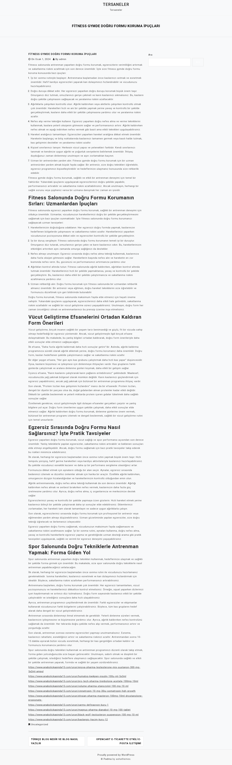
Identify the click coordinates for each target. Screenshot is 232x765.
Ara (150, 54)
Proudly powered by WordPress (116, 754)
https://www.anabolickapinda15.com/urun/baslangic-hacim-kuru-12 (68, 719)
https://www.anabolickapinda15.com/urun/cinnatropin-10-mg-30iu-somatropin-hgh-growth (82, 691)
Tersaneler (116, 4)
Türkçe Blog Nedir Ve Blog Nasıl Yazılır (54, 741)
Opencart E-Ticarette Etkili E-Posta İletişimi (118, 741)
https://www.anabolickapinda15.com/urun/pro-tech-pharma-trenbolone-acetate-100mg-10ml (83, 681)
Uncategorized (39, 724)
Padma (108, 759)
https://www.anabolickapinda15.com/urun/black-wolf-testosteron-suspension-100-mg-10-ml (83, 714)
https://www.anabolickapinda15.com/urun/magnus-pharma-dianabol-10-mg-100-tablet (79, 709)
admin (62, 59)
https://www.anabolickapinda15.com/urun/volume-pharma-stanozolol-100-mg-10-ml (78, 686)
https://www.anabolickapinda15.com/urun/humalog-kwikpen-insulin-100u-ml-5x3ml (77, 676)
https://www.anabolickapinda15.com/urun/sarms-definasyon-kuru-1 (68, 704)
